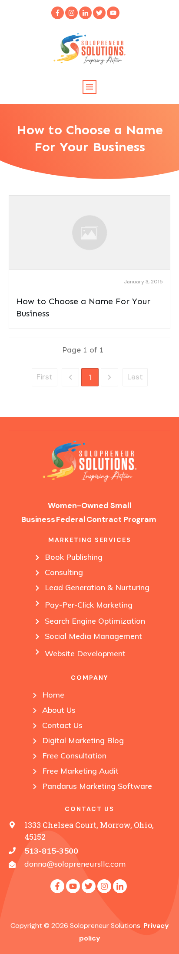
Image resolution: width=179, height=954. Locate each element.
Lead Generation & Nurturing (97, 587)
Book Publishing (74, 557)
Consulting (64, 572)
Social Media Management (93, 636)
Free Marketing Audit (80, 771)
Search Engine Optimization (95, 621)
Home (53, 695)
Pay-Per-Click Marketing (89, 605)
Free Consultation (74, 756)
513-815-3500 (51, 851)
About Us (59, 710)
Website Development (85, 653)
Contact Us (62, 725)
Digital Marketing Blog (83, 740)
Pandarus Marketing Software (97, 786)
